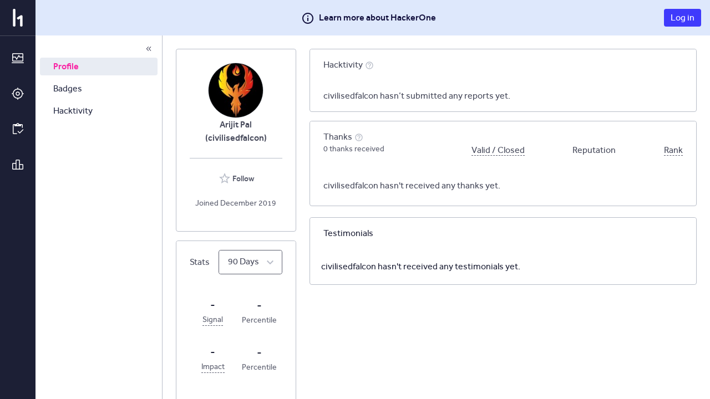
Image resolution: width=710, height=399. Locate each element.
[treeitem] (99, 66)
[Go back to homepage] (18, 18)
